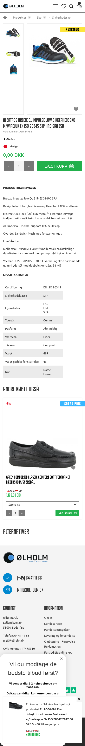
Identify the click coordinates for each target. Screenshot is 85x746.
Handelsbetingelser (57, 629)
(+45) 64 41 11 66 (29, 578)
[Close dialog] (61, 658)
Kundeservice (53, 623)
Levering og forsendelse (59, 635)
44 (47, 443)
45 (57, 443)
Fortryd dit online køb (58, 652)
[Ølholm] (25, 558)
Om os (48, 617)
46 (68, 443)
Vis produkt (42, 431)
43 (37, 443)
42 (27, 443)
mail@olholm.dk (29, 591)
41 (17, 443)
